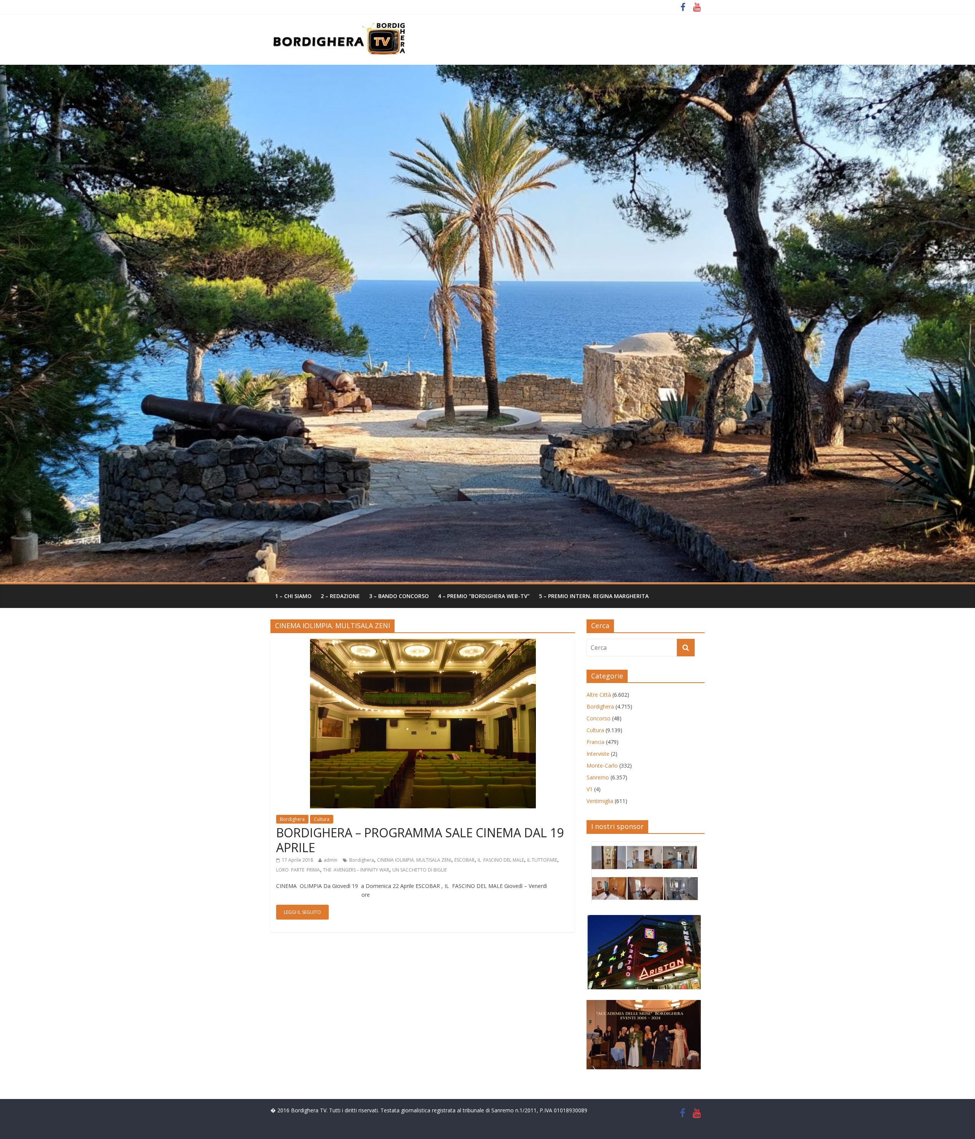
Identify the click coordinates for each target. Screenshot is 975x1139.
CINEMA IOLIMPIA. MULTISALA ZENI (414, 860)
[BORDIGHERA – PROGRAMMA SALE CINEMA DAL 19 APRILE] (423, 643)
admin (330, 860)
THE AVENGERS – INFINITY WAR (356, 870)
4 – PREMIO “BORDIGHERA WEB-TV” (484, 596)
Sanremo (598, 777)
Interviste (598, 753)
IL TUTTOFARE (542, 860)
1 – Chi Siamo (293, 596)
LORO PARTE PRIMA (298, 870)
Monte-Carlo (602, 765)
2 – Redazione (340, 596)
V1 (590, 789)
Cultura (321, 819)
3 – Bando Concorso (399, 596)
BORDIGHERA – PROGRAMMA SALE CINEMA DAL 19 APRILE (420, 839)
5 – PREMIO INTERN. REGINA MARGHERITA (594, 596)
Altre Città (599, 694)
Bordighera (292, 819)
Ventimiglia (600, 801)
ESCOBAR (464, 860)
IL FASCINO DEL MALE (501, 860)
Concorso (599, 718)
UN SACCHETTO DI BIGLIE (419, 870)
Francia (595, 741)
